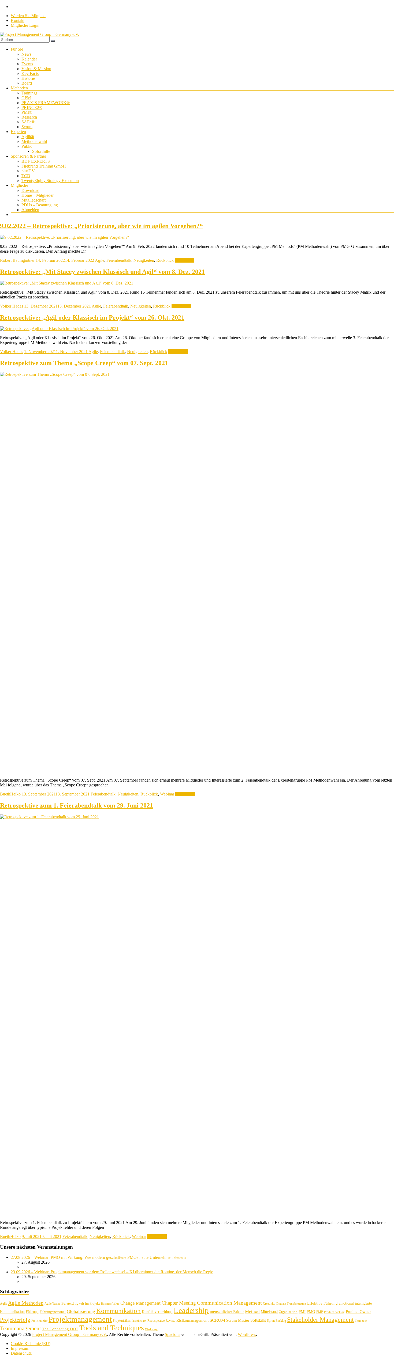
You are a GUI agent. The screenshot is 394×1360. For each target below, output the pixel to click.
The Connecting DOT (60, 1329)
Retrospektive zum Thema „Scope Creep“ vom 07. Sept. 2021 (84, 362)
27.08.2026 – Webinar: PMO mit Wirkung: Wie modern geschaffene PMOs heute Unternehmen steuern (98, 1257)
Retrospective (156, 1321)
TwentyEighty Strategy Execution (50, 180)
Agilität (27, 136)
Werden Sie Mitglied (28, 15)
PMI (302, 1311)
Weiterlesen (184, 260)
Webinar (167, 794)
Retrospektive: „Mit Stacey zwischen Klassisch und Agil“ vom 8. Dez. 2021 (102, 271)
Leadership (191, 1310)
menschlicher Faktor (227, 1311)
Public (26, 146)
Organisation (288, 1312)
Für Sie (17, 49)
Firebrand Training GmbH (43, 166)
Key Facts (30, 73)
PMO (311, 1311)
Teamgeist (361, 1320)
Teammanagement (20, 1328)
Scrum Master (237, 1320)
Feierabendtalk (118, 260)
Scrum (26, 126)
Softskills (258, 1320)
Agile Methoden (25, 1303)
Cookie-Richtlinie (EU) (30, 1343)
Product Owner (358, 1311)
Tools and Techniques (111, 1328)
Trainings (29, 93)
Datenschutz (21, 1353)
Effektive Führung (322, 1303)
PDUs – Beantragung (39, 205)
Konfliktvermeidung (157, 1312)
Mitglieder (19, 185)
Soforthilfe (41, 151)
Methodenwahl (34, 141)
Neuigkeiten (143, 260)
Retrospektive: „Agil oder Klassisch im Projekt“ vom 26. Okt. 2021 (92, 317)
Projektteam (139, 1320)
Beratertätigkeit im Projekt (80, 1303)
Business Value (110, 1303)
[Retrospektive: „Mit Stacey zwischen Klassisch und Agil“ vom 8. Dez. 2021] (66, 283)
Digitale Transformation (291, 1303)
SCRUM (217, 1320)
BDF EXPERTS (35, 161)
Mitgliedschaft (33, 200)
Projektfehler (39, 1320)
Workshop (151, 1329)
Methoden (19, 88)
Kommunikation (118, 1310)
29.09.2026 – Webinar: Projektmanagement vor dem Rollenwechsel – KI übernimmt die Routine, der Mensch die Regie (112, 1272)
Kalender (29, 59)
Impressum (20, 1348)
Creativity (269, 1303)
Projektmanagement (80, 1319)
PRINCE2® (31, 107)
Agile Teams (52, 1303)
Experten (18, 131)
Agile (99, 260)
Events (27, 64)
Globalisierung (81, 1311)
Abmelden (30, 209)
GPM (26, 98)
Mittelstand (269, 1312)
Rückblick (165, 260)
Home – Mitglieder (37, 195)
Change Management (140, 1303)
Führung (32, 1312)
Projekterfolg (15, 1320)
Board (26, 83)
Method (252, 1311)
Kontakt (17, 20)
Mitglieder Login (25, 25)
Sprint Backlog (276, 1321)
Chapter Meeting (179, 1303)
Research (29, 117)
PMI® (26, 112)
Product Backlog (334, 1311)
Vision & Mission (36, 68)
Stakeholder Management (320, 1319)
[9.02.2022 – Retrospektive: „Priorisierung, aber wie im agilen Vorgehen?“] (64, 237)
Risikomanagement (192, 1320)
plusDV (28, 171)
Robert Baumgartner (17, 260)
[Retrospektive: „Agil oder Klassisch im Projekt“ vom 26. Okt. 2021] (59, 328)
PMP (319, 1312)
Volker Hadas (11, 306)
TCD (25, 175)
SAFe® (28, 122)
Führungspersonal (53, 1312)
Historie (28, 78)
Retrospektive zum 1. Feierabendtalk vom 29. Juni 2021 (76, 805)
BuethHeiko (10, 794)
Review (170, 1321)
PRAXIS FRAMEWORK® (45, 102)
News (26, 54)
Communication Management (229, 1303)
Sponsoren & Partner (28, 156)
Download (30, 190)
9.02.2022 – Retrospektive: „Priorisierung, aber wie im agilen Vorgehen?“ (101, 225)
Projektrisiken (122, 1321)
